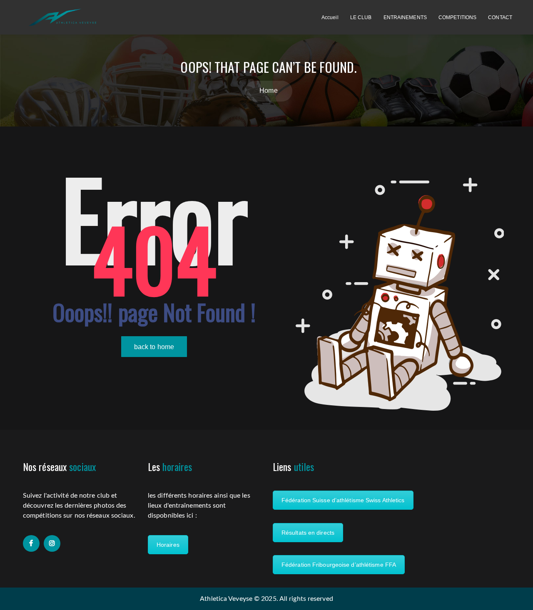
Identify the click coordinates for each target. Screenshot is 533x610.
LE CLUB (361, 17)
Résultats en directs (307, 532)
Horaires (168, 544)
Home (268, 90)
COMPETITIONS (457, 17)
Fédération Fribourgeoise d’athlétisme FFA (338, 564)
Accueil (330, 17)
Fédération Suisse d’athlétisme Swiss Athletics (343, 500)
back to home (154, 346)
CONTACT (500, 17)
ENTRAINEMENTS (405, 17)
